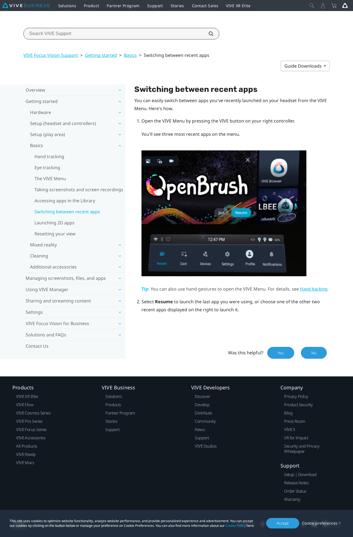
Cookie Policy (236, 525)
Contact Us (37, 346)
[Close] (311, 5)
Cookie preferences (320, 523)
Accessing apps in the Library (64, 201)
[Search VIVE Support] (207, 33)
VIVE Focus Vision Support (50, 55)
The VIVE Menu (50, 179)
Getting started (101, 55)
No (313, 352)
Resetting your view (55, 234)
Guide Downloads (303, 66)
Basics (130, 55)
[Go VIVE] (345, 5)
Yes (281, 352)
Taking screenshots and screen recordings (78, 190)
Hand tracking (49, 156)
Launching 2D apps (54, 223)
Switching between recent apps (67, 212)
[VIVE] (25, 5)
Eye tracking (47, 167)
